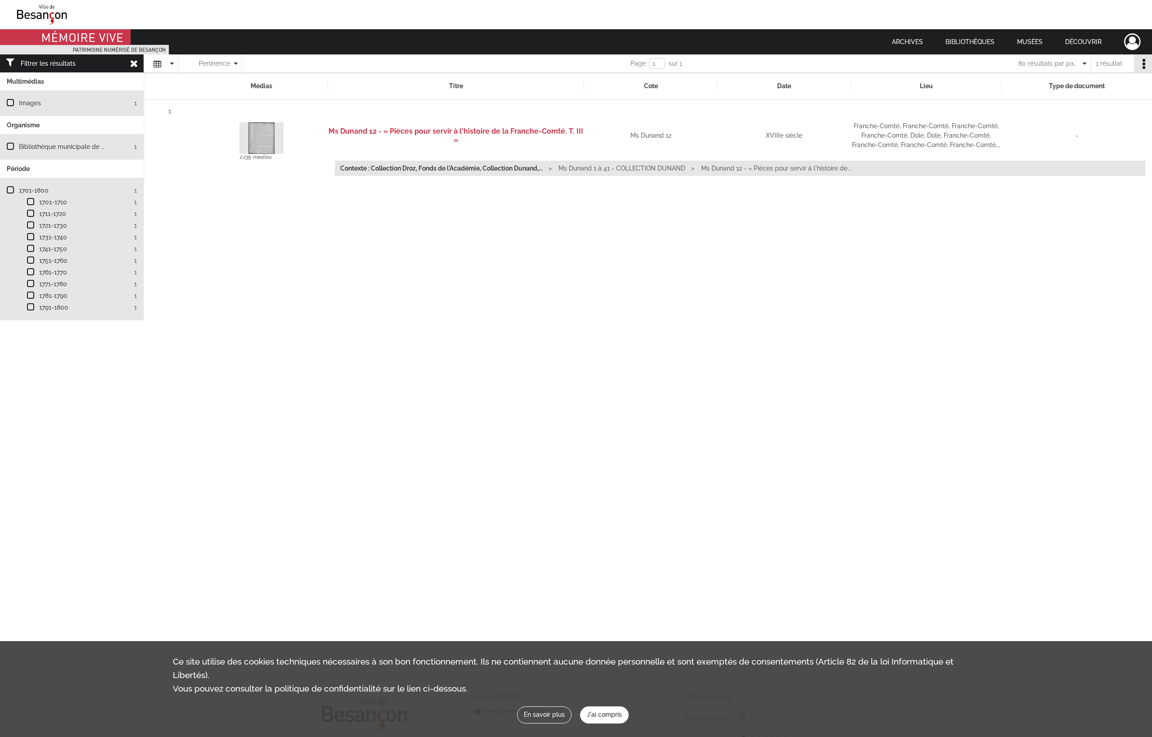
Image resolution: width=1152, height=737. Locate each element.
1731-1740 (53, 237)
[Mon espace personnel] (1132, 41)
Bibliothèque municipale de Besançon (74, 146)
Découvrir (1083, 41)
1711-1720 (52, 213)
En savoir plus (544, 714)
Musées (1030, 41)
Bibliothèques (969, 41)
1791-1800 (53, 307)
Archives (907, 41)
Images (30, 103)
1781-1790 (53, 295)
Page (638, 63)
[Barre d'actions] (1143, 63)
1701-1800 (34, 190)
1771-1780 (53, 284)
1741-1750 (53, 248)
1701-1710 (53, 202)
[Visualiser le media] (261, 138)
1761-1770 (53, 272)
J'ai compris (604, 714)
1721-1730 (53, 225)
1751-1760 (53, 260)
